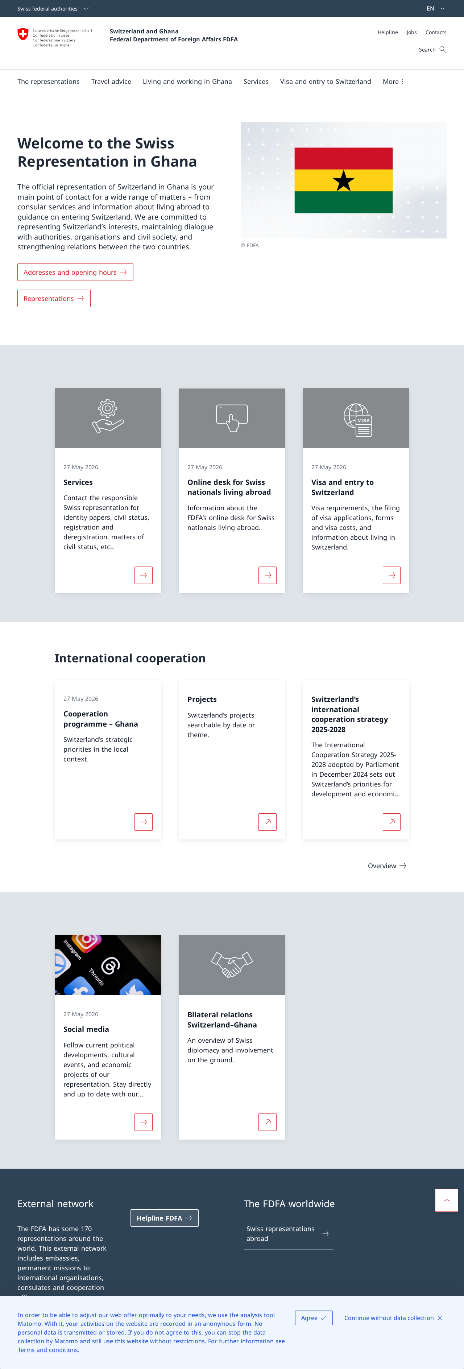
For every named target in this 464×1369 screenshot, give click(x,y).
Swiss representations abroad (280, 1233)
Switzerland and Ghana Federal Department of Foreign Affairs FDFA (174, 35)
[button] (49, 81)
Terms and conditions (48, 1350)
